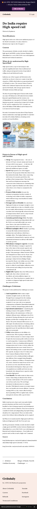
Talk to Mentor (18, 9)
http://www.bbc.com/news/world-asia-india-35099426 (18, 446)
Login (32, 14)
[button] (18, 506)
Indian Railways (15, 117)
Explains (11, 31)
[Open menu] (30, 14)
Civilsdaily (7, 14)
